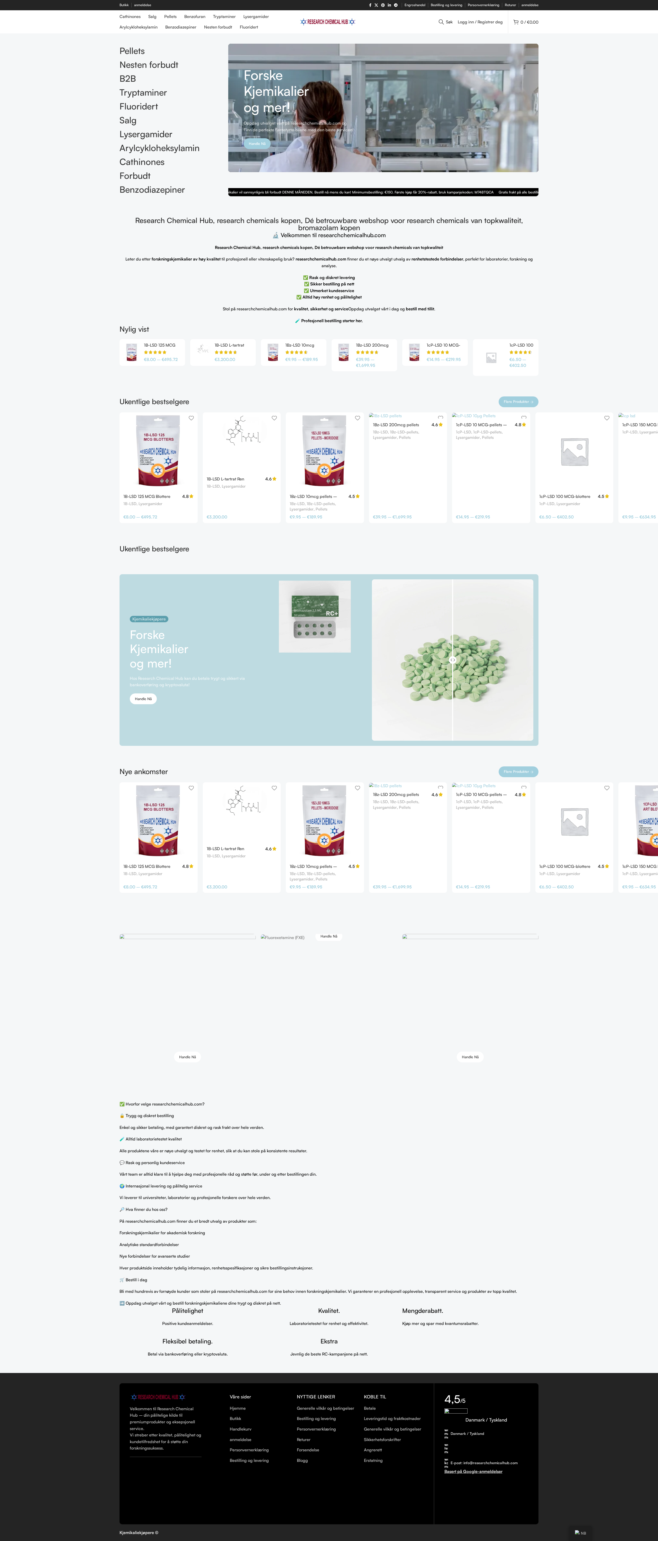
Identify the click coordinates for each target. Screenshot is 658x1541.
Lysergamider (150, 503)
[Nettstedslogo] (329, 21)
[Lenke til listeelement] (259, 1408)
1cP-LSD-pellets (487, 432)
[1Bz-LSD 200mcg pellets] (343, 352)
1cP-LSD (463, 432)
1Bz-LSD (297, 503)
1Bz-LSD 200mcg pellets (396, 424)
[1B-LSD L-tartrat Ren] (202, 352)
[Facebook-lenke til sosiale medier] (370, 5)
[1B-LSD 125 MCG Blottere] (131, 352)
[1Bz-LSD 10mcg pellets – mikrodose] (273, 352)
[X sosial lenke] (376, 5)
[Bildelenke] (159, 1396)
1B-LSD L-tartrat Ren (225, 478)
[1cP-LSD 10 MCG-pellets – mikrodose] (414, 352)
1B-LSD (129, 503)
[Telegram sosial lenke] (395, 5)
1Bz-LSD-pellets (321, 503)
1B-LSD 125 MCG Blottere (146, 496)
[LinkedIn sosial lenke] (389, 5)
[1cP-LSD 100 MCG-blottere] (491, 357)
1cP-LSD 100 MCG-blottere (564, 496)
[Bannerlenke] (188, 1002)
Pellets (321, 509)
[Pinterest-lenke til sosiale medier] (383, 5)
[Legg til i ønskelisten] (191, 418)
